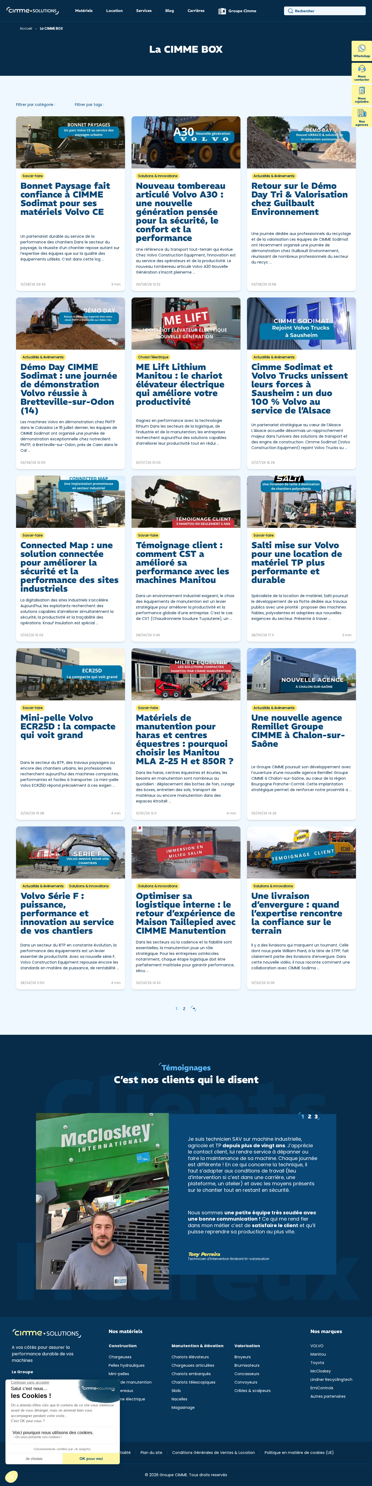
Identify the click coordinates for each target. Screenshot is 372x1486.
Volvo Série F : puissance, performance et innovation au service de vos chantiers (67, 913)
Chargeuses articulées (193, 1365)
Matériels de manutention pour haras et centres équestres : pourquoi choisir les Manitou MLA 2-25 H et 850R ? (185, 739)
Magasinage (183, 1407)
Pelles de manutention (130, 1382)
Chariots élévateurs (190, 1357)
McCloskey (320, 1371)
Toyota (317, 1362)
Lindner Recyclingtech (331, 1379)
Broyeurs (242, 1357)
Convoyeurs (245, 1382)
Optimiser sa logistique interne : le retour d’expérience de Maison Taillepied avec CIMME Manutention (186, 913)
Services (144, 10)
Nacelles (179, 1399)
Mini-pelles (119, 1374)
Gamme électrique (127, 1399)
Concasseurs (246, 1374)
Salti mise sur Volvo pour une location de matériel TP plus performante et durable (296, 562)
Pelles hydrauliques (127, 1365)
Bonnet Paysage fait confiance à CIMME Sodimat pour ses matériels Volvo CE (65, 198)
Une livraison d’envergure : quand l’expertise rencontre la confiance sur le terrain (296, 913)
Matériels (84, 10)
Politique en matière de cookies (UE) (299, 1452)
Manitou (318, 1354)
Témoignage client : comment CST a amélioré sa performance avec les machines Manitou (182, 562)
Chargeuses (120, 1357)
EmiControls (321, 1388)
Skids (176, 1390)
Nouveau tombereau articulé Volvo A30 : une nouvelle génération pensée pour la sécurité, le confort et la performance (180, 211)
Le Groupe (22, 1372)
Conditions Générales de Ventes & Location (213, 1452)
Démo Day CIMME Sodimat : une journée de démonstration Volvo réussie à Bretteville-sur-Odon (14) (68, 389)
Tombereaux (121, 1390)
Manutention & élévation (198, 1346)
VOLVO (317, 1346)
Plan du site (151, 1452)
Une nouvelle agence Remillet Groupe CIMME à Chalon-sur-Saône (298, 730)
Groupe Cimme (241, 10)
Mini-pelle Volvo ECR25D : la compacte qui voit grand (67, 726)
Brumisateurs (247, 1365)
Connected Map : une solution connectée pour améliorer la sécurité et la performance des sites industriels (69, 567)
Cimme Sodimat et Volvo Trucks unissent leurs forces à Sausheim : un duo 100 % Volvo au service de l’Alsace (299, 389)
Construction (123, 1346)
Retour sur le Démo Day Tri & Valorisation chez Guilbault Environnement (299, 198)
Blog (169, 10)
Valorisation (247, 1346)
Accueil (26, 28)
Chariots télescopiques (193, 1382)
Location (114, 10)
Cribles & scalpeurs (252, 1390)
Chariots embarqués (191, 1374)
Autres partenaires (328, 1396)
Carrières (196, 10)
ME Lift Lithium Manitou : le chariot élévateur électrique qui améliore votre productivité (180, 384)
